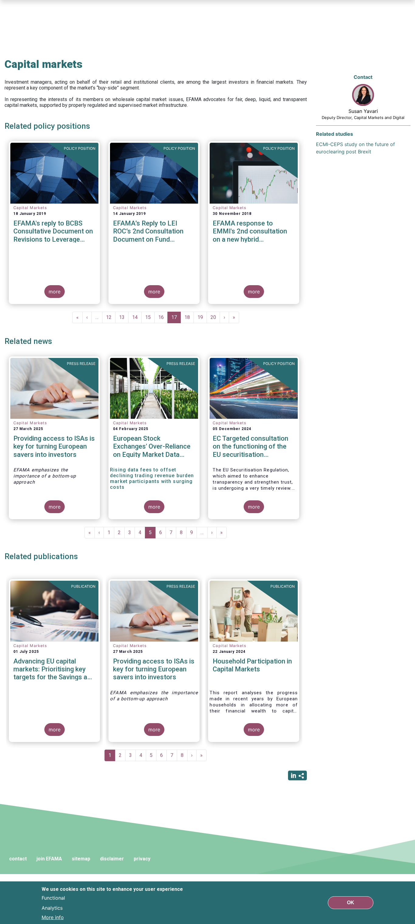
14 (137, 317)
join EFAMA (49, 859)
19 (202, 317)
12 (110, 317)
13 (124, 317)
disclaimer (112, 859)
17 (176, 318)
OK (350, 902)
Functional (53, 898)
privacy (142, 859)
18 (189, 317)
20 (215, 317)
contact (18, 859)
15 (150, 317)
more (54, 292)
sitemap (81, 859)
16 (163, 317)
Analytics (52, 908)
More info (53, 917)
